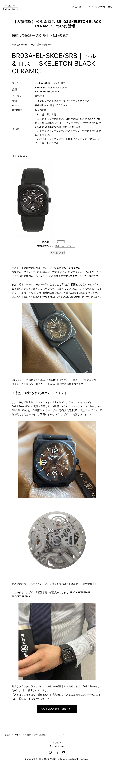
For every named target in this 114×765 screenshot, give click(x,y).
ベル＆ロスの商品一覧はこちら (57, 708)
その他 (42, 734)
